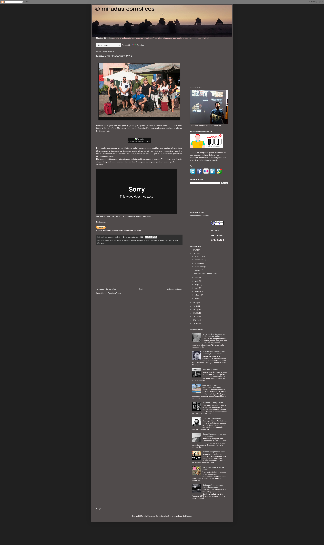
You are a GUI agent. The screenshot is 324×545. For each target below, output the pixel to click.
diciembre (199, 256)
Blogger (188, 516)
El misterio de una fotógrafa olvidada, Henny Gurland (213, 353)
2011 (195, 320)
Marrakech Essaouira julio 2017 (109, 216)
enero (197, 298)
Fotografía (117, 240)
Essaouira (109, 240)
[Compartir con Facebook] (153, 237)
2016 (195, 303)
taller (176, 240)
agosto (198, 270)
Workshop (101, 243)
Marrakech (155, 240)
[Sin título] (139, 139)
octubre (198, 263)
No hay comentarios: (130, 237)
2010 (195, 323)
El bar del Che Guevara (211, 418)
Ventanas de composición (212, 403)
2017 (195, 253)
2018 (195, 250)
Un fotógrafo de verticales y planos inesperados (213, 486)
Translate (140, 45)
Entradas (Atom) (114, 293)
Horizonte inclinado (210, 369)
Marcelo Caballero (134, 216)
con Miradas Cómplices (199, 216)
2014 (195, 310)
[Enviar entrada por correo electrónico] (141, 237)
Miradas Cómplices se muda (213, 452)
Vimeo (147, 216)
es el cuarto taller (173, 128)
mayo (197, 284)
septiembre (199, 267)
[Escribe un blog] (148, 237)
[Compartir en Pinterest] (155, 237)
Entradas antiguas (174, 289)
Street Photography (167, 240)
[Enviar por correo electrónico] (146, 237)
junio (197, 281)
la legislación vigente (209, 160)
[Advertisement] (139, 266)
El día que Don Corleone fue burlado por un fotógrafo (213, 335)
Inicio (141, 289)
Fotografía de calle (129, 240)
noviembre (199, 260)
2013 (195, 313)
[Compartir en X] (151, 237)
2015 (195, 306)
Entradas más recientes (106, 289)
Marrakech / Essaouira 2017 (114, 56)
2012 (195, 316)
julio (196, 277)
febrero (198, 295)
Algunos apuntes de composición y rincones (211, 386)
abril (197, 288)
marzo (197, 291)
